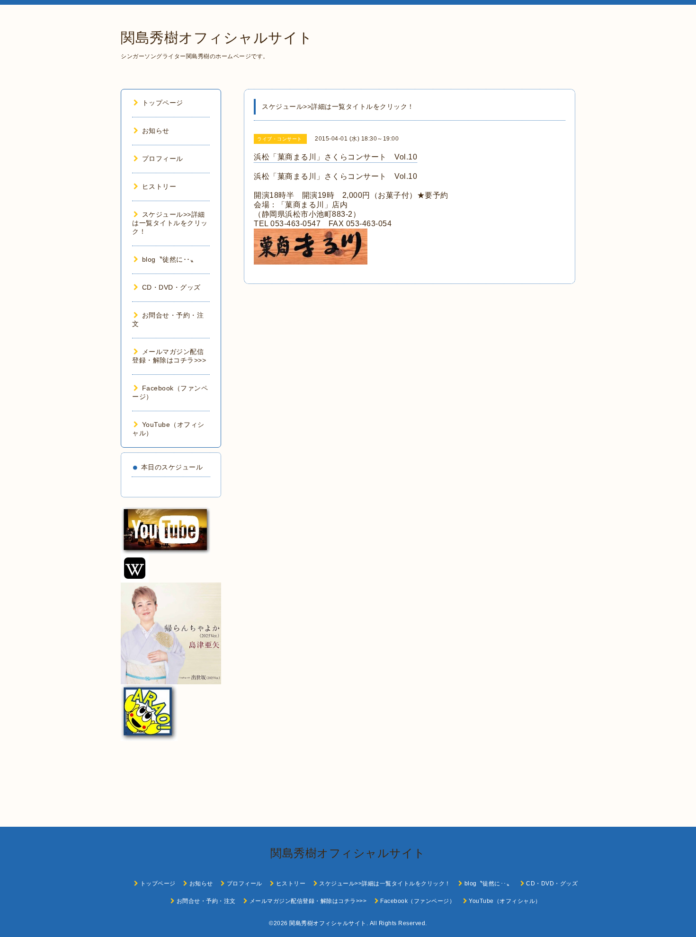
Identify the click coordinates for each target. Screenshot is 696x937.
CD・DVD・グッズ (171, 287)
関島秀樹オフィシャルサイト (217, 37)
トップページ (162, 102)
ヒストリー (159, 186)
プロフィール (162, 158)
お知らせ (156, 130)
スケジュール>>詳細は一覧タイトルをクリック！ (170, 223)
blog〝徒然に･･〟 (169, 259)
